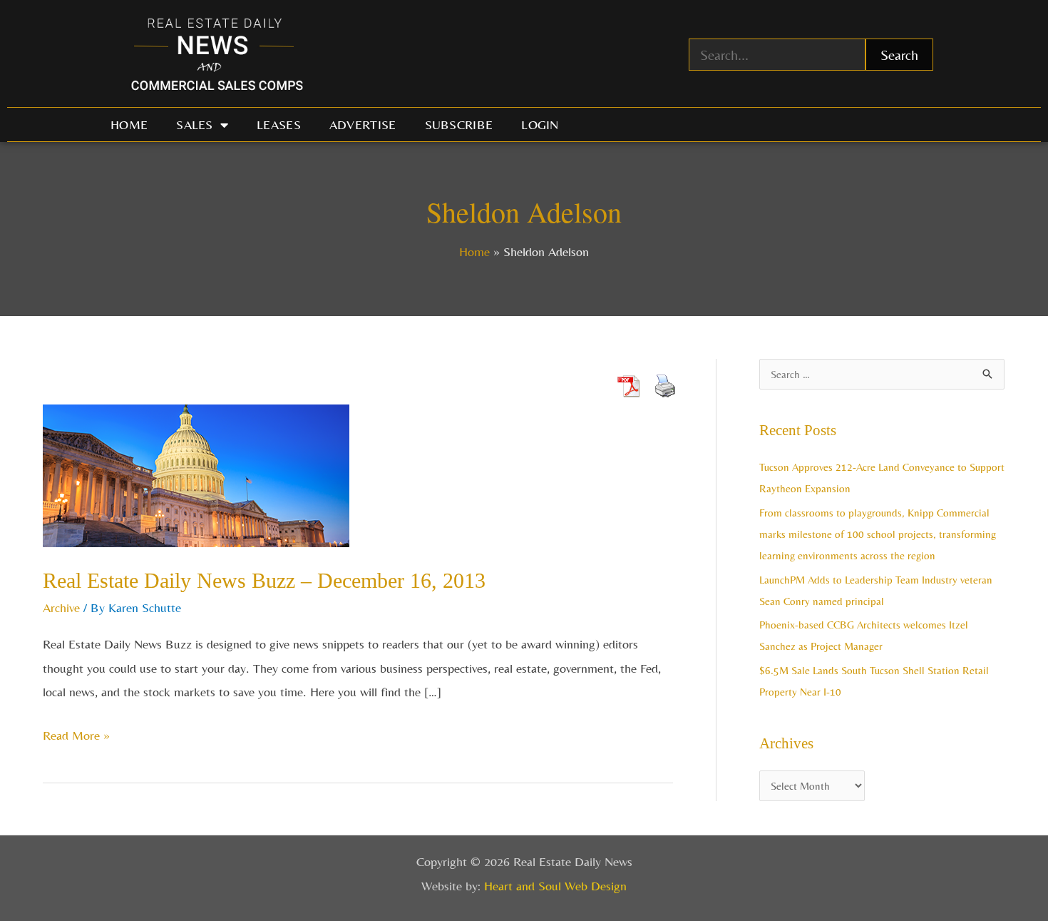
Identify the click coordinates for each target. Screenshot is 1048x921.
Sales (194, 124)
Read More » (76, 733)
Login (540, 124)
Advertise (362, 124)
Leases (279, 124)
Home (129, 124)
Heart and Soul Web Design (555, 885)
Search (899, 54)
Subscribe (459, 124)
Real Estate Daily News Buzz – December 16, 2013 (264, 580)
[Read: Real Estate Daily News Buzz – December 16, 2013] (196, 474)
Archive (61, 607)
